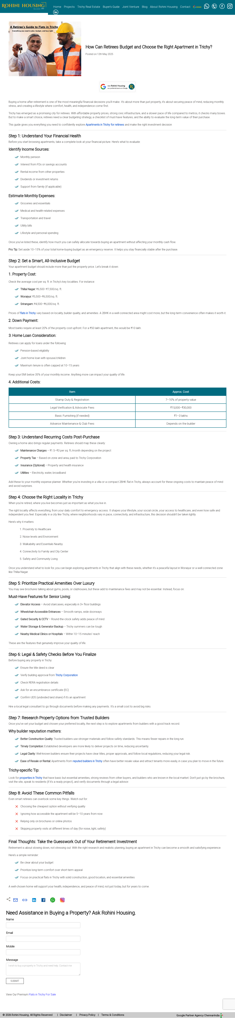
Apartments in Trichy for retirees (105, 124)
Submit (14, 981)
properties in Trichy (31, 777)
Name (10, 919)
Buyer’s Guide (111, 6)
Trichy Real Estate (88, 6)
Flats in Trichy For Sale (42, 994)
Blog (144, 6)
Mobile (10, 946)
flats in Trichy (28, 313)
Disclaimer (66, 1014)
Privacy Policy (87, 1014)
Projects (69, 6)
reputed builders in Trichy (87, 761)
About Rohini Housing (164, 6)
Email (9, 932)
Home (57, 6)
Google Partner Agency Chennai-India (198, 1015)
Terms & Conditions (112, 1014)
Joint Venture (130, 6)
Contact (185, 6)
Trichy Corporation (67, 675)
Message (12, 960)
